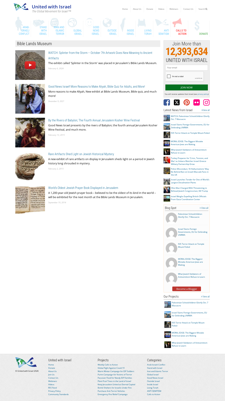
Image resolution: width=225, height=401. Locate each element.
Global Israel (153, 374)
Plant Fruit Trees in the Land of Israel (114, 381)
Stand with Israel (154, 368)
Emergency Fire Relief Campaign (112, 394)
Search (201, 9)
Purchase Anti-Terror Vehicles (111, 391)
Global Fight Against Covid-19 (111, 368)
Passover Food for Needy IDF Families (115, 377)
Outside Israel (153, 381)
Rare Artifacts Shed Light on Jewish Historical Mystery (81, 154)
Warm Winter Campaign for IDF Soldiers (116, 371)
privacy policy (202, 94)
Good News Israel (155, 377)
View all (206, 110)
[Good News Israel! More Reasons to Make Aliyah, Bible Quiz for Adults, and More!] (30, 98)
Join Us (51, 374)
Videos (161, 9)
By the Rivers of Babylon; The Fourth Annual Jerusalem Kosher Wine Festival (94, 120)
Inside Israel (152, 384)
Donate (149, 9)
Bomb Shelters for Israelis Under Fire (115, 387)
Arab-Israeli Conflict (156, 364)
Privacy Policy (54, 391)
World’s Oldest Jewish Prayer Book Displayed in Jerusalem (83, 188)
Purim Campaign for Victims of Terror (115, 374)
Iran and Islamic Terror (157, 371)
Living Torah (152, 387)
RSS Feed (52, 387)
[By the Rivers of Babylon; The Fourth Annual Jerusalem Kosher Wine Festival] (30, 132)
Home (125, 9)
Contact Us (188, 9)
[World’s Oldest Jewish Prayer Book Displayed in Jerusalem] (30, 199)
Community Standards (58, 394)
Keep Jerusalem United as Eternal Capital (116, 384)
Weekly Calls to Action (108, 364)
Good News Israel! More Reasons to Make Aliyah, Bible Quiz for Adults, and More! (96, 86)
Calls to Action (153, 394)
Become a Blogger (186, 288)
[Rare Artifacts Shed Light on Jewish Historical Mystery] (30, 166)
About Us (137, 9)
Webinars (173, 9)
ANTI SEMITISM (154, 391)
